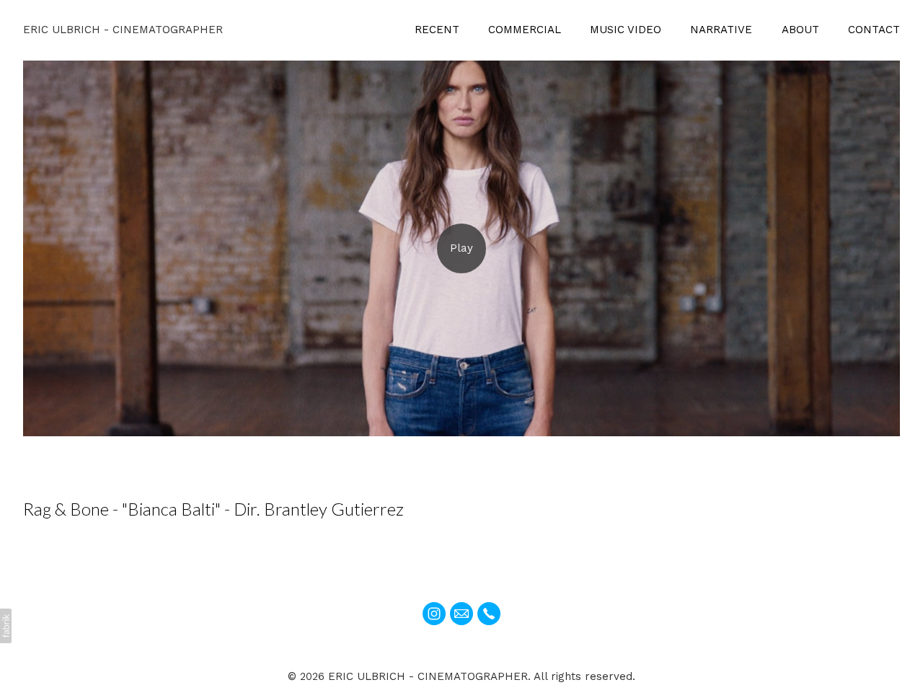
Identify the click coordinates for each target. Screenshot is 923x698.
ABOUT (800, 29)
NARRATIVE (721, 29)
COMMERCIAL (524, 29)
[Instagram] (434, 613)
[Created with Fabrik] (6, 626)
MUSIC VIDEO (625, 29)
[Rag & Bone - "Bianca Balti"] (461, 249)
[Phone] (488, 613)
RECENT (437, 29)
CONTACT (874, 29)
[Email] (461, 613)
